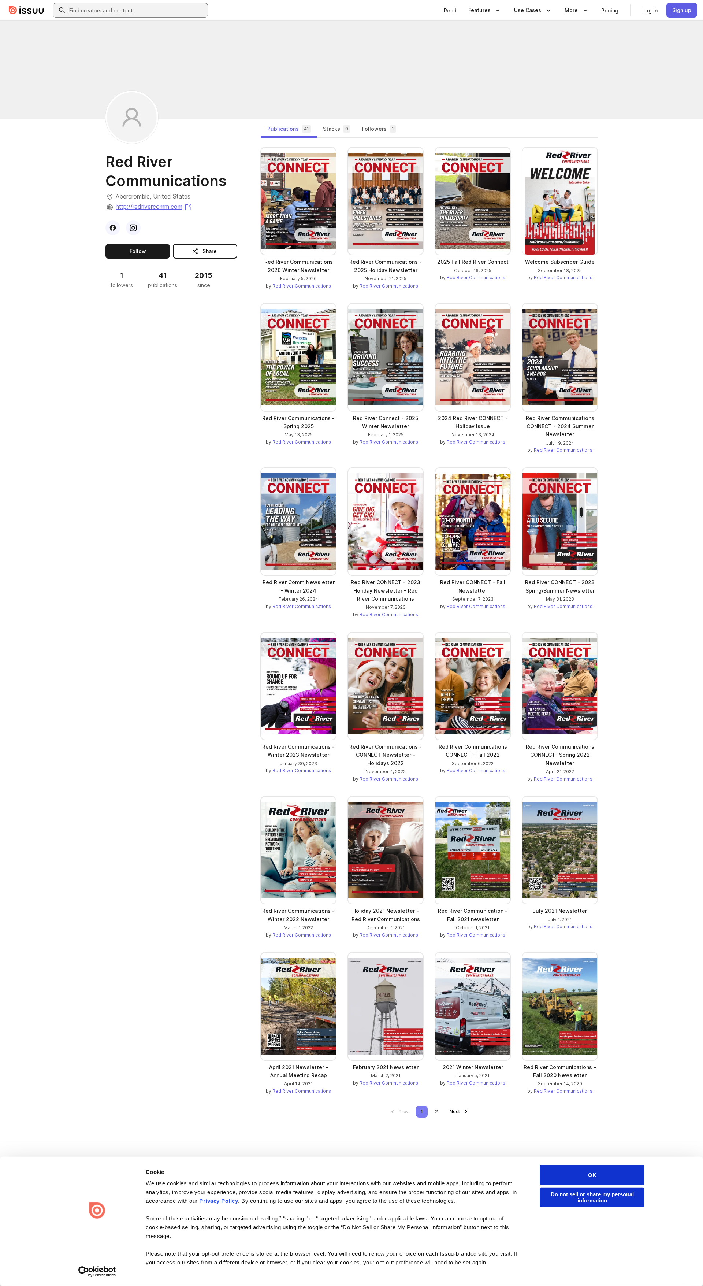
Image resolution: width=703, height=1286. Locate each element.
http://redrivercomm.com (154, 206)
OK (592, 1175)
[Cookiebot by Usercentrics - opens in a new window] (97, 1271)
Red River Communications (301, 286)
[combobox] (137, 10)
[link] (450, 10)
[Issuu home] (26, 10)
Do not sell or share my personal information (592, 1197)
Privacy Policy (218, 1201)
